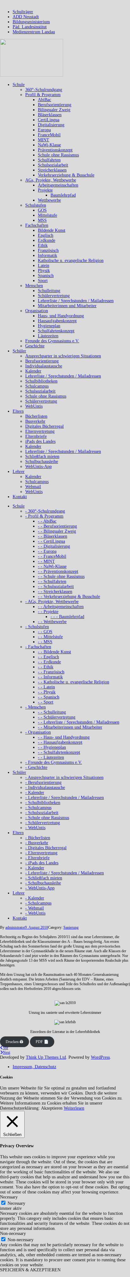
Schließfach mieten (42, 456)
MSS (42, 220)
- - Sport (45, 702)
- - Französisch (51, 672)
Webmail (33, 486)
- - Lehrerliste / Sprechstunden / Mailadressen (78, 722)
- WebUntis (35, 827)
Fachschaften (36, 225)
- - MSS (45, 641)
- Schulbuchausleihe (43, 883)
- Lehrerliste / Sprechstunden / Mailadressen (64, 797)
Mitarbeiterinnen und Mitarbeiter (67, 305)
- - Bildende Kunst (54, 651)
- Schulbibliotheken (42, 802)
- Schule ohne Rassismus (47, 817)
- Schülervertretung (42, 822)
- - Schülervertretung (56, 717)
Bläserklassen (50, 114)
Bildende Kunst (51, 230)
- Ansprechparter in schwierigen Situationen (64, 777)
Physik (44, 270)
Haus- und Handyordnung (61, 315)
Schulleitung (49, 290)
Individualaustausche (43, 366)
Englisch (45, 235)
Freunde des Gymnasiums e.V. (52, 341)
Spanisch (46, 275)
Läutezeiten (48, 336)
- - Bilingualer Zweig (57, 531)
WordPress (100, 1057)
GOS (42, 210)
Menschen (34, 285)
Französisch (48, 250)
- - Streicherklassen (55, 591)
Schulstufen (35, 205)
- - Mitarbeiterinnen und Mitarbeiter (70, 727)
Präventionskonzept (55, 150)
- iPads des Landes (41, 863)
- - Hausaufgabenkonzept (60, 742)
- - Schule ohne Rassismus (61, 576)
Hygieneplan (49, 325)
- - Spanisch (48, 697)
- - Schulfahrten (52, 581)
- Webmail (34, 908)
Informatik (47, 255)
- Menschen (35, 707)
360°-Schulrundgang (43, 89)
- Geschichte (36, 767)
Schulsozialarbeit (53, 165)
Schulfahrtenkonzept (56, 331)
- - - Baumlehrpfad (67, 616)
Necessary (16, 1203)
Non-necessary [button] (13, 1233)
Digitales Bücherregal (44, 426)
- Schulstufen (37, 626)
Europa (44, 130)
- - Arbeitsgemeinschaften (61, 606)
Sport (43, 280)
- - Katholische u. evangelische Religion (73, 682)
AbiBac (44, 99)
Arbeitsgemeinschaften (58, 185)
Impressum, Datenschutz (34, 1066)
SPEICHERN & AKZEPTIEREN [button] (30, 1270)
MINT (43, 140)
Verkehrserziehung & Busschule (66, 175)
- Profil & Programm (44, 516)
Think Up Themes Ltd (46, 1057)
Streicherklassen (52, 170)
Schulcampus (37, 386)
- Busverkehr (36, 842)
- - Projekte (48, 611)
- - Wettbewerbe (52, 621)
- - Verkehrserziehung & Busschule (69, 596)
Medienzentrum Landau (34, 32)
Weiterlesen (74, 1108)
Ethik (43, 245)
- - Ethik (45, 667)
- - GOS (45, 631)
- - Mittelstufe (50, 636)
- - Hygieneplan (52, 747)
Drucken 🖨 (14, 1042)
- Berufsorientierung (43, 782)
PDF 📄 (42, 1042)
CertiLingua (48, 119)
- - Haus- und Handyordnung (64, 737)
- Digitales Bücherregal (46, 847)
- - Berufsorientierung (57, 526)
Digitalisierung (51, 124)
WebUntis (34, 406)
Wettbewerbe (49, 200)
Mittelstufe (47, 215)
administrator (15, 927)
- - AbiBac (47, 521)
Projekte (45, 190)
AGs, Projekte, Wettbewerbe (50, 180)
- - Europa (47, 551)
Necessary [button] (9, 1197)
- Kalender (34, 792)
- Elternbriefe (37, 858)
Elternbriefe (36, 436)
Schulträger (23, 11)
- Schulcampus (38, 807)
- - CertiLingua (51, 541)
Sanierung (71, 927)
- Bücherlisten (37, 837)
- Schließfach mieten (43, 878)
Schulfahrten (49, 160)
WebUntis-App (38, 466)
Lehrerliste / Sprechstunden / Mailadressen (76, 300)
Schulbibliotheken (41, 381)
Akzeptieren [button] (51, 1108)
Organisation (36, 310)
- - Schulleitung (52, 712)
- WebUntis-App (40, 888)
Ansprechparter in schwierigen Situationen (63, 356)
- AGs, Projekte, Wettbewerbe (52, 601)
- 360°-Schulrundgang (45, 511)
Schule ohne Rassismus (58, 155)
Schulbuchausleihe (41, 461)
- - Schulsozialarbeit (56, 586)
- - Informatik (50, 677)
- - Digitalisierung (54, 546)
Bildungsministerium (31, 21)
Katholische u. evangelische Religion (70, 260)
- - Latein (46, 687)
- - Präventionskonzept (58, 571)
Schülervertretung (54, 295)
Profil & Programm (43, 94)
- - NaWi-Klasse (52, 566)
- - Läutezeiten (51, 757)
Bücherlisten (36, 416)
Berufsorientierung (54, 104)
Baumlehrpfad (63, 195)
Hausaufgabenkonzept (57, 320)
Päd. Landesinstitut (30, 26)
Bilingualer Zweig (54, 109)
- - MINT (46, 561)
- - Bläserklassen (52, 536)
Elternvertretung (40, 431)
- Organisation (38, 732)
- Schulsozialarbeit (41, 812)
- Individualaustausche (45, 787)
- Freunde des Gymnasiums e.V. (53, 762)
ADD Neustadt (26, 16)
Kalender (33, 371)
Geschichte (34, 346)
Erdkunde (46, 240)
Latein (43, 265)
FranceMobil (49, 135)
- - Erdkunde (49, 662)
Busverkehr (35, 421)
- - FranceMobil (52, 556)
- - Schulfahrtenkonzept (59, 752)
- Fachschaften (38, 646)
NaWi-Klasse (49, 145)
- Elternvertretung (41, 852)
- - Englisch (48, 657)
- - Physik (47, 692)
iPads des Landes (40, 441)
